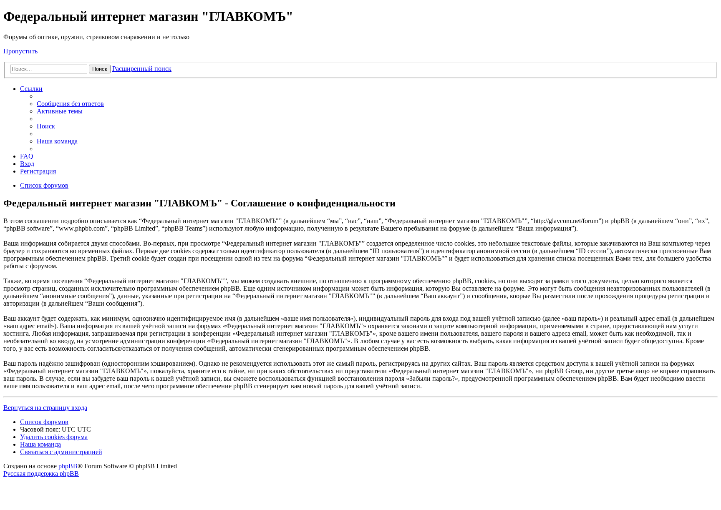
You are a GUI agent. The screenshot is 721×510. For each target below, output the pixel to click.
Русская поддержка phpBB (41, 473)
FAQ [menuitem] (26, 156)
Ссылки (31, 88)
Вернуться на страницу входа (45, 407)
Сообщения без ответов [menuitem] (70, 103)
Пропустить (20, 51)
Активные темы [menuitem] (60, 111)
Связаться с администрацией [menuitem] (61, 451)
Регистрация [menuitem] (38, 171)
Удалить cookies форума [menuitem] (54, 436)
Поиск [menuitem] (46, 126)
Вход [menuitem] (27, 163)
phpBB (68, 466)
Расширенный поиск (141, 68)
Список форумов (44, 421)
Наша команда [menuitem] (57, 141)
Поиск (99, 69)
